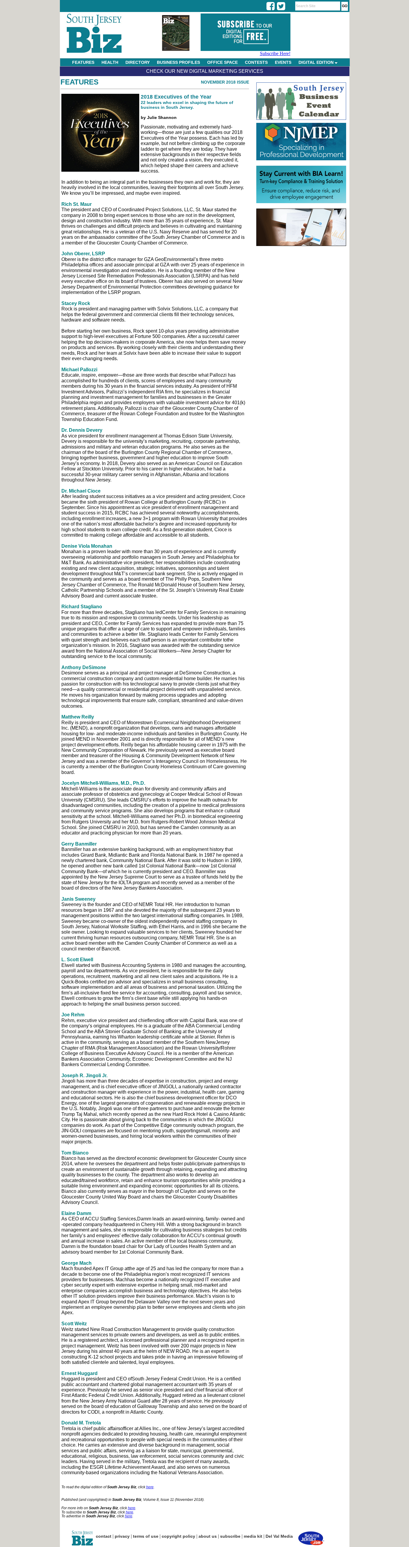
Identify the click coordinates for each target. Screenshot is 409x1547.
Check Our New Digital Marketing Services (204, 71)
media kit (253, 1536)
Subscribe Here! (275, 53)
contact (103, 1536)
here (150, 1487)
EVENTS (283, 62)
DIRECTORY (137, 62)
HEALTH (110, 62)
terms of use (145, 1536)
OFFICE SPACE (222, 62)
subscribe (230, 1536)
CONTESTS (256, 62)
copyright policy (178, 1536)
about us (208, 1536)
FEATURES (83, 62)
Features (79, 82)
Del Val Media (279, 1536)
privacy (122, 1536)
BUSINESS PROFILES (178, 62)
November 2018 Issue (225, 82)
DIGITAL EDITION (317, 62)
